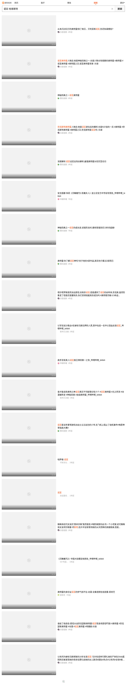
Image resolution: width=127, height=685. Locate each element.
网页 (16, 3)
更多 (122, 3)
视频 (95, 3)
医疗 (43, 3)
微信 (69, 3)
